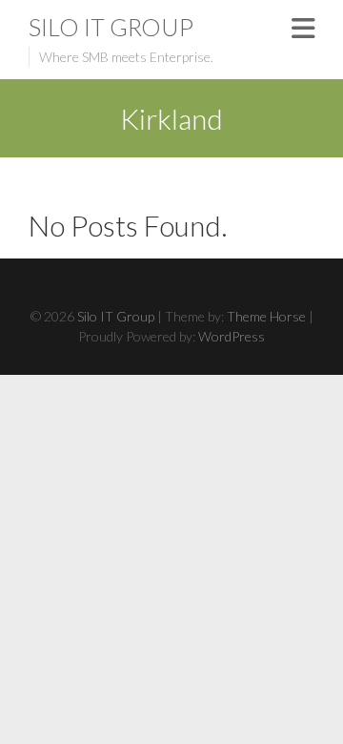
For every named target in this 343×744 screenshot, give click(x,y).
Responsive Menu (303, 28)
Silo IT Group (111, 26)
